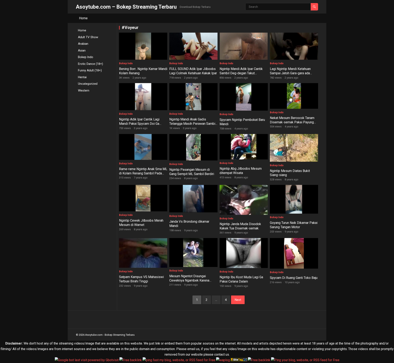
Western (83, 90)
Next (238, 300)
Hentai (82, 77)
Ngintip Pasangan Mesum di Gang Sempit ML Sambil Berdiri (191, 172)
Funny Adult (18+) (90, 70)
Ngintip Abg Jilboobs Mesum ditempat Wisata (241, 171)
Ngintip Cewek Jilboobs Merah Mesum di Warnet (141, 223)
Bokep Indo (85, 57)
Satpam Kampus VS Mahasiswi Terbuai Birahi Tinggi (141, 279)
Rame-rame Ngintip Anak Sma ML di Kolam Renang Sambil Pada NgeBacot (143, 173)
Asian (82, 50)
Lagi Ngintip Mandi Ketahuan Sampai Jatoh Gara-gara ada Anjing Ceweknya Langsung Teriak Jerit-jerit (290, 75)
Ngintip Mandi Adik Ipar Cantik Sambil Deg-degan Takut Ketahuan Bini (241, 73)
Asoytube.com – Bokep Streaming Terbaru (126, 7)
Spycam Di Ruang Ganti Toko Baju (293, 278)
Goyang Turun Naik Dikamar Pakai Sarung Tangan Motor (293, 225)
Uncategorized (87, 84)
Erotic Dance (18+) (90, 64)
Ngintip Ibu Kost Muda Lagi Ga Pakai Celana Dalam (241, 279)
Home (83, 18)
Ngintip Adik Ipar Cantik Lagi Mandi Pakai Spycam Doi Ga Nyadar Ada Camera (139, 123)
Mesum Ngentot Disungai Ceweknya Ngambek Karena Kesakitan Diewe (189, 280)
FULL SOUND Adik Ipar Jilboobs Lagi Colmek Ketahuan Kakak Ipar (193, 71)
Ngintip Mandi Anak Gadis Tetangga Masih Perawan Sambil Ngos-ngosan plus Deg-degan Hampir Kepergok (192, 125)
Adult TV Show (88, 37)
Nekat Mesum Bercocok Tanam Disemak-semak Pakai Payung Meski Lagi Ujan (292, 122)
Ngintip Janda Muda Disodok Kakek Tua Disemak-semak (240, 226)
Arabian (83, 44)
